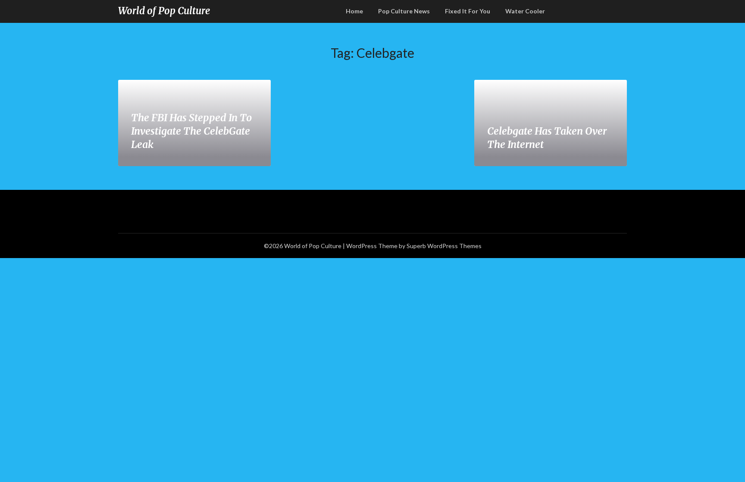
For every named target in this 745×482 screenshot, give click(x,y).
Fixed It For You (467, 11)
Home (354, 11)
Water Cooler (525, 11)
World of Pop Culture (164, 11)
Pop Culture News (404, 11)
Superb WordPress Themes (444, 245)
